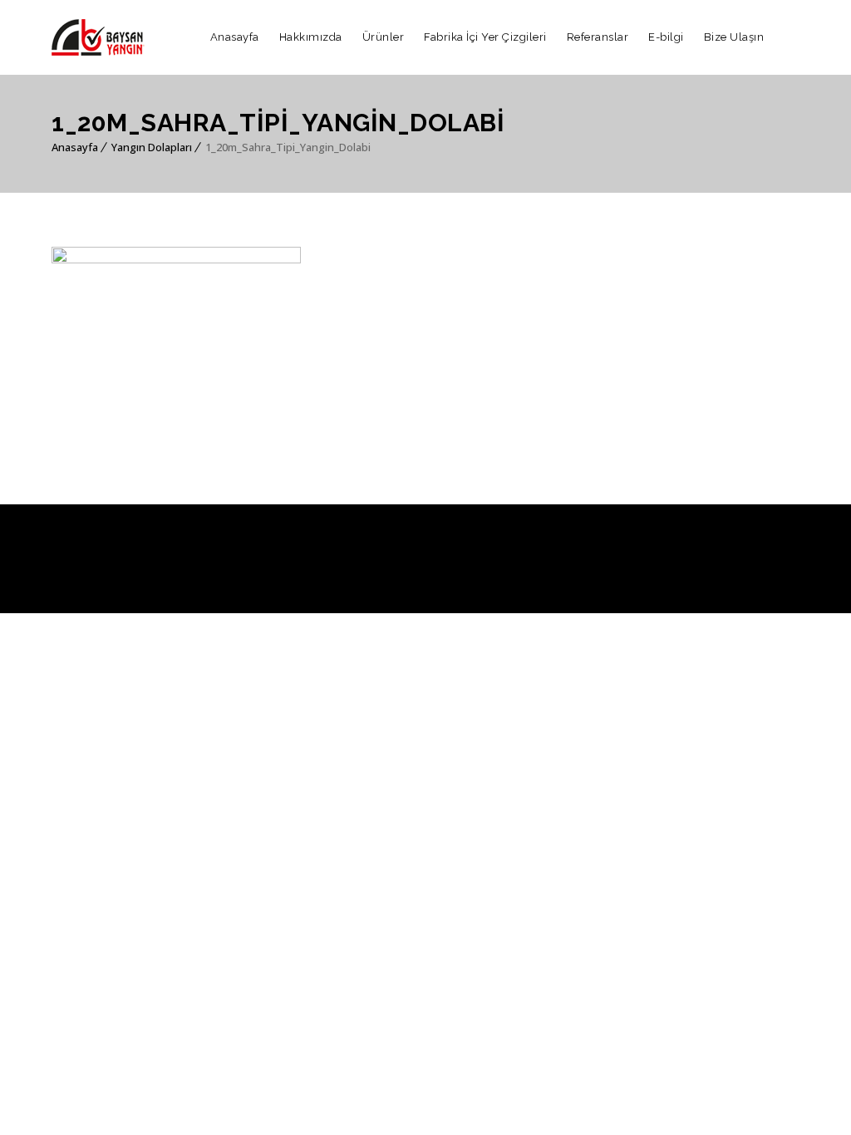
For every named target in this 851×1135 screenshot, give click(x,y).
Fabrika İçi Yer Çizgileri (485, 37)
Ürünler (383, 37)
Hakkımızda (310, 37)
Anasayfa (234, 37)
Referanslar (598, 37)
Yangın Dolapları (151, 147)
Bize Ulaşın (734, 37)
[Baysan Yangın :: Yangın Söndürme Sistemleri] (98, 37)
